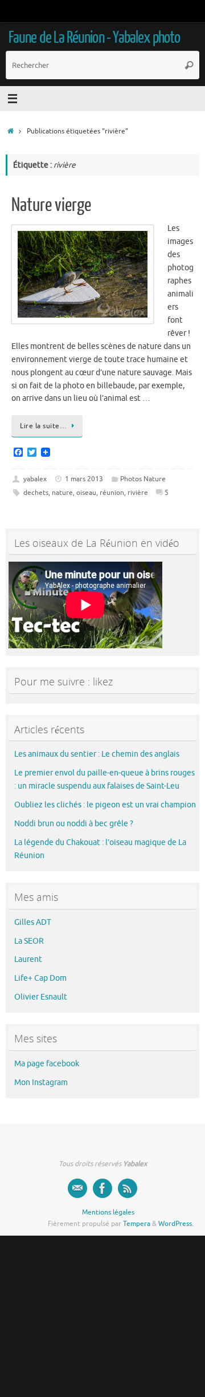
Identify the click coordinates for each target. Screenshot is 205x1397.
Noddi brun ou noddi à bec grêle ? (73, 824)
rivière (138, 492)
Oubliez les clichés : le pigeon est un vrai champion (105, 805)
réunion (112, 492)
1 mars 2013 (84, 479)
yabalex (35, 479)
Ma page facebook (46, 1064)
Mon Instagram (41, 1082)
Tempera (136, 1223)
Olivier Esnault (40, 997)
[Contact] (77, 1188)
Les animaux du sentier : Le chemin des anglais (96, 754)
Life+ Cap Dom (40, 978)
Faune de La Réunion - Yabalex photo (94, 38)
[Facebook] (102, 1188)
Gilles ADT (32, 922)
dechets (35, 492)
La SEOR (29, 941)
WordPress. (176, 1223)
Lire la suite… (43, 426)
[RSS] (127, 1188)
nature (62, 492)
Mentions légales (108, 1212)
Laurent (28, 959)
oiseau (86, 492)
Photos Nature (143, 479)
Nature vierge (51, 205)
